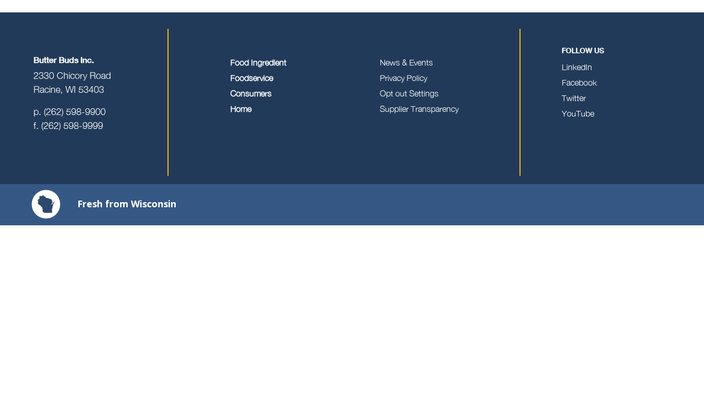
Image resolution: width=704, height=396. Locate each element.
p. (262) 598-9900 (69, 111)
